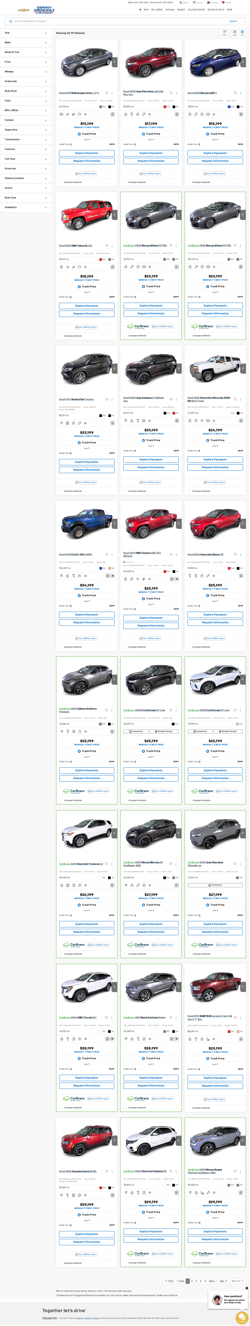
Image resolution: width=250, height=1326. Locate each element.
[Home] (140, 9)
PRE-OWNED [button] (157, 10)
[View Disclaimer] (85, 114)
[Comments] (113, 114)
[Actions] (112, 93)
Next (212, 1281)
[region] (87, 146)
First (170, 1281)
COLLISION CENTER (196, 10)
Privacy (96, 1318)
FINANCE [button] (181, 10)
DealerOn (79, 1318)
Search (233, 21)
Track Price (89, 134)
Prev (180, 1281)
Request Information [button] (86, 161)
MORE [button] (229, 10)
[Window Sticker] (113, 576)
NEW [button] (146, 10)
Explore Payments (86, 153)
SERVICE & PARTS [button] (216, 10)
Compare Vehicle (73, 182)
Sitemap (88, 1318)
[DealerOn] (50, 1318)
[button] (114, 62)
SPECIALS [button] (170, 10)
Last (223, 1281)
